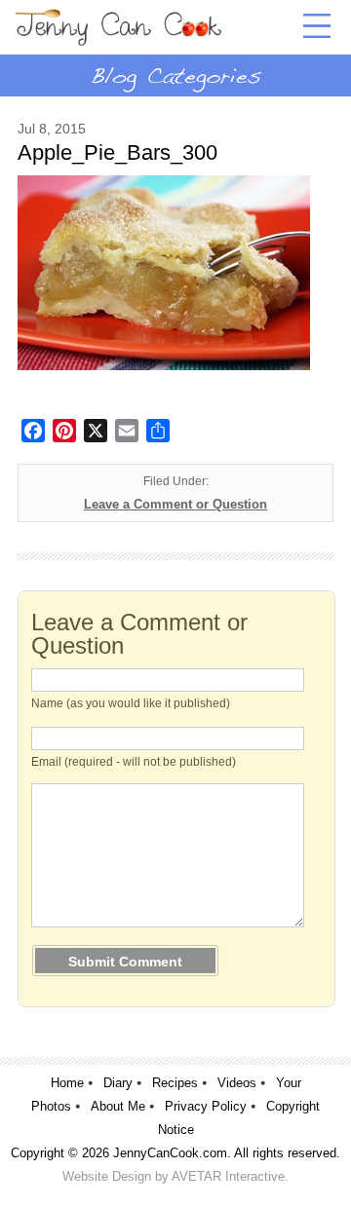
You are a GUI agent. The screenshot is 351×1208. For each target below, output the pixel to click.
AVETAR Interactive (228, 1176)
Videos (236, 1083)
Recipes (175, 1083)
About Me (118, 1106)
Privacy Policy (206, 1106)
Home (67, 1083)
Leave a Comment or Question (175, 504)
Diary (118, 1083)
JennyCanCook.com (170, 1153)
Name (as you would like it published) (130, 703)
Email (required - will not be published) (133, 762)
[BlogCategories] (175, 75)
